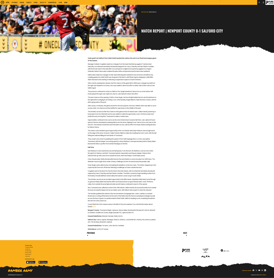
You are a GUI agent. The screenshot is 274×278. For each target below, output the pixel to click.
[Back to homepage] (2, 2)
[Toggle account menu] (263, 2)
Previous (90, 232)
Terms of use (28, 254)
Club (60, 2)
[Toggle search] (259, 2)
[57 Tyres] (224, 250)
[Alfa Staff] (205, 256)
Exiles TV (43, 2)
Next (185, 232)
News (7, 2)
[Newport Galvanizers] (205, 250)
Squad (22, 2)
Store (36, 2)
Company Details (29, 247)
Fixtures (15, 2)
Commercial (52, 2)
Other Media (263, 275)
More (65, 2)
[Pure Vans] (269, 2)
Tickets (28, 2)
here (94, 206)
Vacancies (27, 256)
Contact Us (27, 249)
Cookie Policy (28, 251)
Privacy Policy (28, 252)
